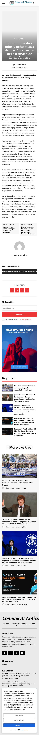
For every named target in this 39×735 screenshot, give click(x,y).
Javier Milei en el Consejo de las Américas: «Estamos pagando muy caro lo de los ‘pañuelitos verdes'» (25, 398)
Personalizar (19, 715)
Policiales (19, 39)
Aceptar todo (19, 725)
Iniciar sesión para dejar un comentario (19, 271)
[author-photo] (3, 488)
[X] (17, 290)
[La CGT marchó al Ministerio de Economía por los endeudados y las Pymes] (7, 388)
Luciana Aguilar (10, 604)
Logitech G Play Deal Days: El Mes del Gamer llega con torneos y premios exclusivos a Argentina (25, 432)
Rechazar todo (19, 720)
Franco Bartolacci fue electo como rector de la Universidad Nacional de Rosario (28, 230)
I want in (18, 314)
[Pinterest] (22, 290)
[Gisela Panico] (19, 246)
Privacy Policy (26, 319)
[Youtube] (22, 653)
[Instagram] (10, 653)
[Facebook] (12, 290)
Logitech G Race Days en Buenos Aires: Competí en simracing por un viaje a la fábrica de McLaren (24, 421)
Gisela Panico (21, 64)
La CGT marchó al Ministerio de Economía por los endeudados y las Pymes (25, 388)
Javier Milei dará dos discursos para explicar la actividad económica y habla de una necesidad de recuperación (24, 409)
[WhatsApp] (27, 290)
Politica (5, 678)
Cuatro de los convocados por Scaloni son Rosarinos (9, 229)
